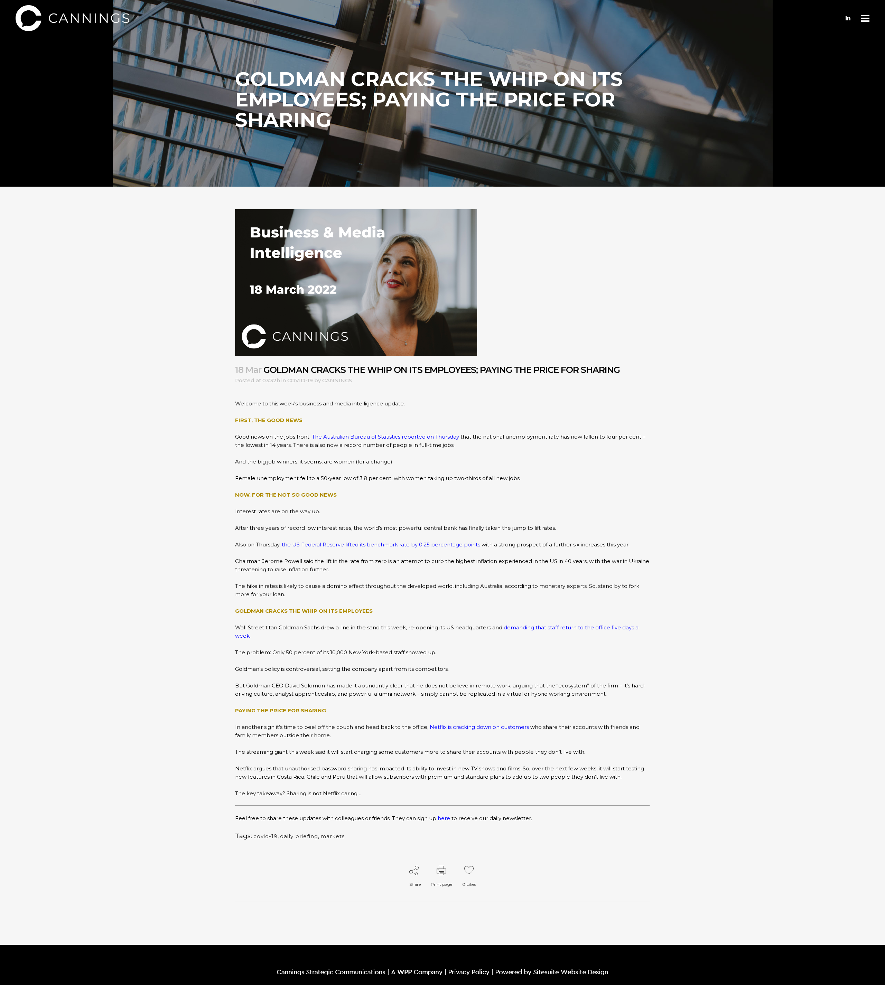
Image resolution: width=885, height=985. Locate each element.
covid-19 (265, 836)
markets (332, 836)
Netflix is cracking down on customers (479, 727)
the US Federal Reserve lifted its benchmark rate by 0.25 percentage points (381, 544)
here (444, 818)
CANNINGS (337, 380)
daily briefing (299, 836)
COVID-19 (300, 380)
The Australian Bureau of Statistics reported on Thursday (385, 436)
